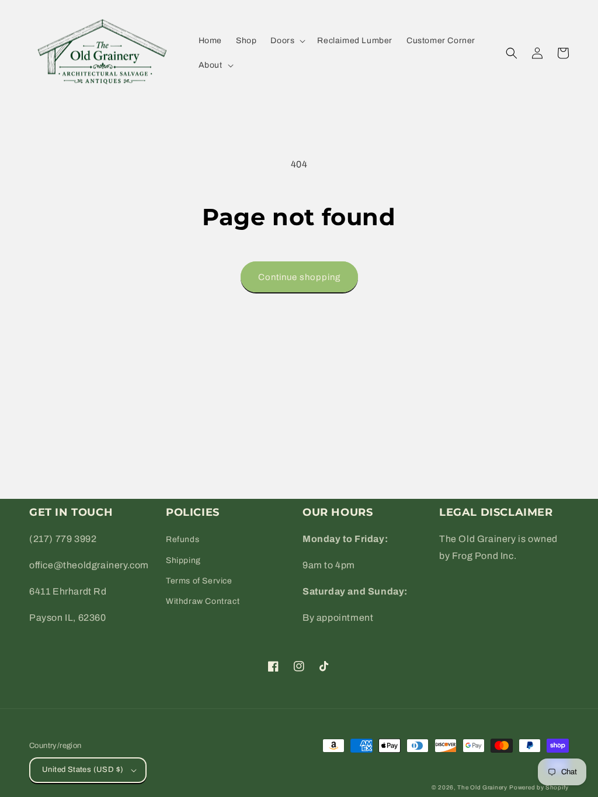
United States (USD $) (82, 769)
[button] (286, 41)
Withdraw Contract (202, 601)
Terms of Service (199, 580)
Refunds (182, 539)
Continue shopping (299, 277)
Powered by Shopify (539, 787)
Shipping (183, 560)
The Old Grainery (482, 787)
